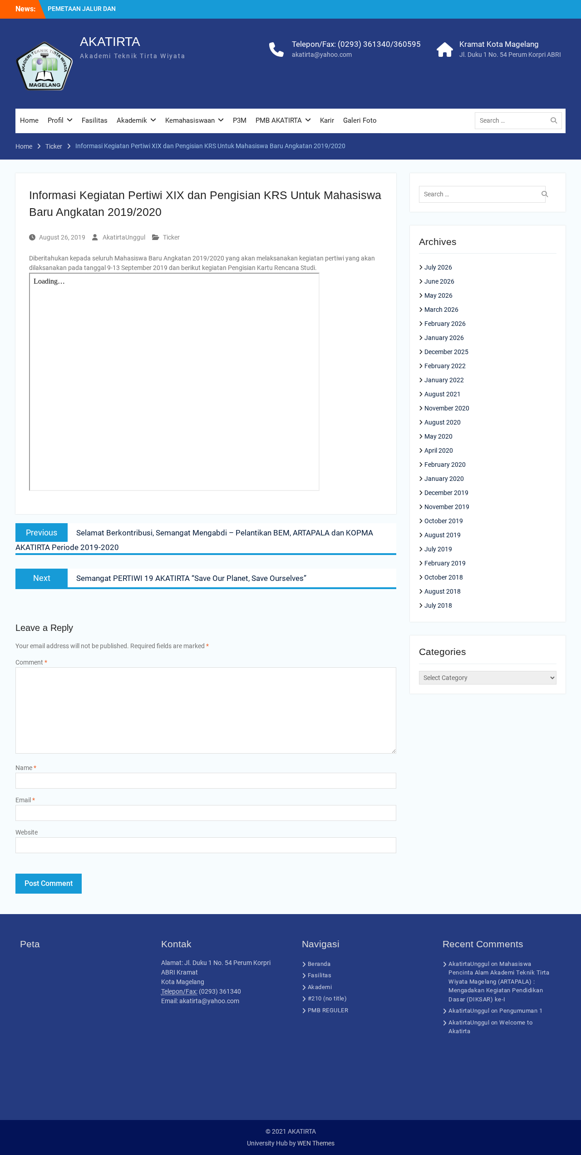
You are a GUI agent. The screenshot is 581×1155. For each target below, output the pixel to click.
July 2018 (438, 605)
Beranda (319, 963)
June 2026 (439, 281)
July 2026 (438, 267)
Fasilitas (95, 120)
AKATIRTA (110, 42)
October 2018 (443, 577)
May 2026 (438, 295)
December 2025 (446, 351)
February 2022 (445, 366)
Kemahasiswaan (190, 120)
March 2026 (441, 309)
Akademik (132, 120)
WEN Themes (316, 1143)
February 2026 (445, 323)
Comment (31, 662)
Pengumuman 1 (520, 1010)
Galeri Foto (360, 120)
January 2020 (444, 478)
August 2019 (442, 535)
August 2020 (442, 422)
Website (26, 832)
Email (25, 800)
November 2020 (446, 408)
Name (25, 767)
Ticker (171, 237)
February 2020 (445, 464)
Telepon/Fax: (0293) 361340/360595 (356, 44)
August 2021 (442, 394)
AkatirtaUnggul (124, 237)
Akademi (320, 987)
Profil (56, 120)
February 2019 (445, 563)
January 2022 (444, 380)
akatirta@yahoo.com (322, 54)
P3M (239, 120)
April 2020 (438, 450)
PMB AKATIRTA (279, 120)
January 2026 (444, 337)
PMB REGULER (328, 1010)
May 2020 (438, 436)
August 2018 (442, 591)
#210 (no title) (327, 998)
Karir (327, 120)
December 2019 (446, 492)
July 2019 (438, 549)
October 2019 (443, 521)
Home (29, 120)
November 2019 (446, 506)
